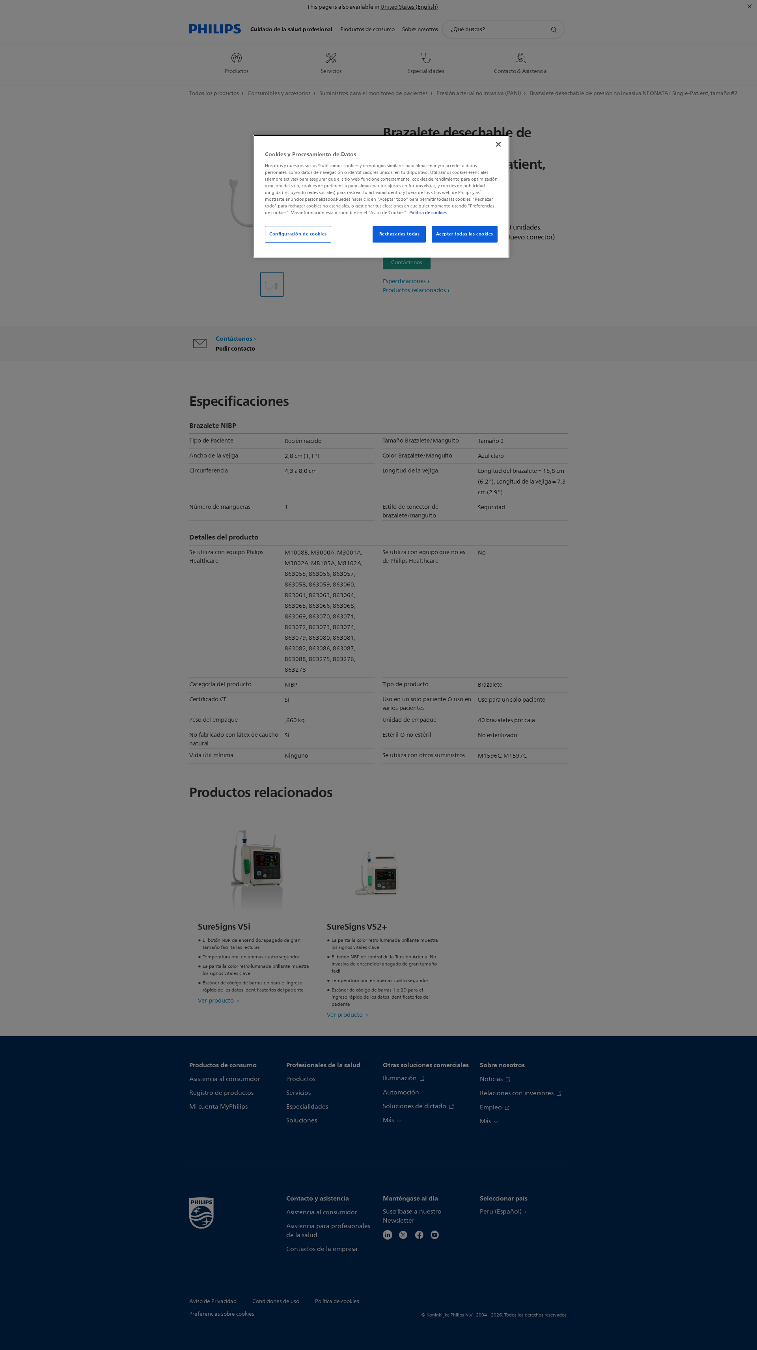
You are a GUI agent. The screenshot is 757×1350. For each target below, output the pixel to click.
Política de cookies (428, 213)
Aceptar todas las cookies (464, 234)
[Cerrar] (498, 144)
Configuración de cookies (298, 234)
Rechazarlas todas (399, 234)
